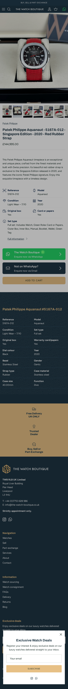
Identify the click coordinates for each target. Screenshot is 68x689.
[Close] (60, 634)
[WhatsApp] (36, 678)
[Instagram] (32, 678)
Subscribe (34, 668)
